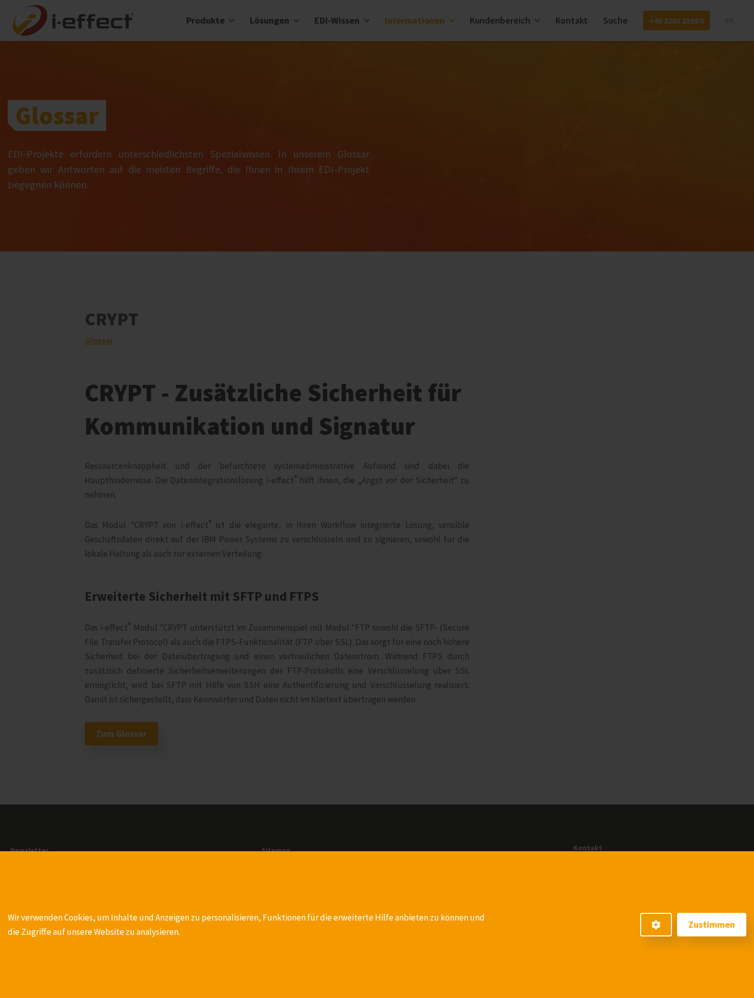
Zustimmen (711, 924)
